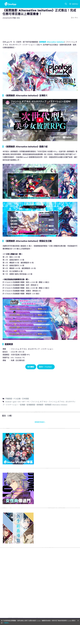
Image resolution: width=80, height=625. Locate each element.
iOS (19, 402)
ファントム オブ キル (39, 402)
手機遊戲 (8, 399)
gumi (14, 402)
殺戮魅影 (40, 405)
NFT (24, 402)
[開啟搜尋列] (66, 4)
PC (28, 402)
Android (8, 402)
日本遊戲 (25, 399)
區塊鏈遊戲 (31, 405)
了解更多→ (7, 623)
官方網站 (30, 367)
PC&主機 (17, 399)
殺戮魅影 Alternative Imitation (52, 42)
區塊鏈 (22, 405)
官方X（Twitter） (46, 367)
